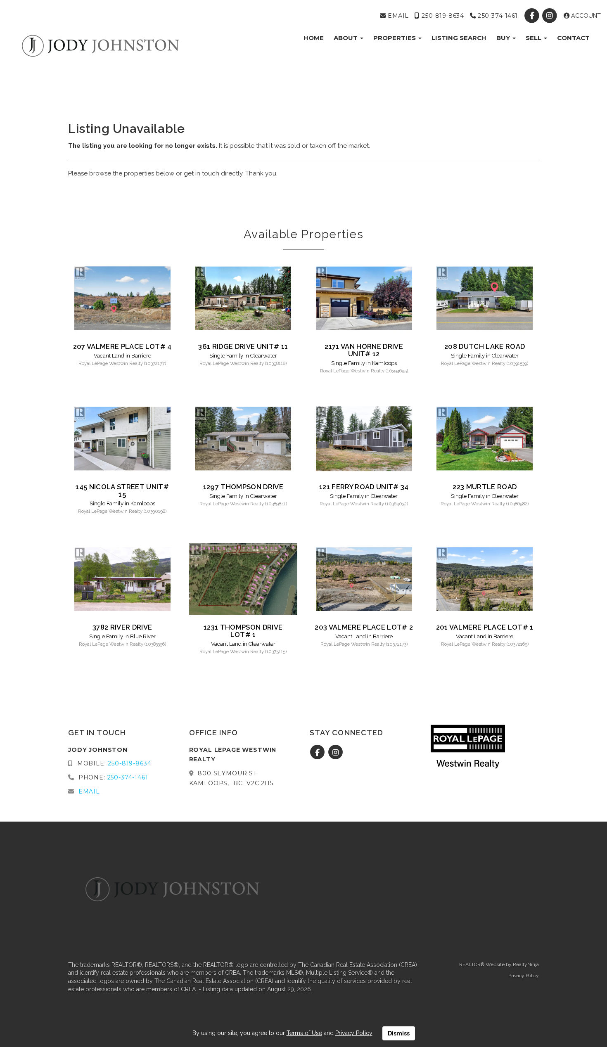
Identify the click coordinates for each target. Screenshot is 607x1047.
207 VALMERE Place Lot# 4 (122, 346)
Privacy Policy (523, 975)
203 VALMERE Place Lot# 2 (364, 627)
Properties (395, 38)
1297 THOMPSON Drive (243, 487)
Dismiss (399, 1033)
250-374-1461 (497, 15)
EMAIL (397, 15)
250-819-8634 (442, 15)
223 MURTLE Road (485, 487)
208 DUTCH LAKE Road (484, 346)
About (346, 38)
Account (585, 15)
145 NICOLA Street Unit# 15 (122, 490)
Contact (573, 38)
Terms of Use (304, 1033)
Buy (504, 38)
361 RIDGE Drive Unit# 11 (243, 346)
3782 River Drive (122, 627)
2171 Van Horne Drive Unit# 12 (364, 350)
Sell (534, 38)
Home (314, 38)
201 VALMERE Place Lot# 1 (484, 627)
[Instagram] (551, 15)
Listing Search (459, 38)
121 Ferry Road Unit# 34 (364, 487)
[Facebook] (533, 15)
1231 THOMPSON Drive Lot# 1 (243, 631)
